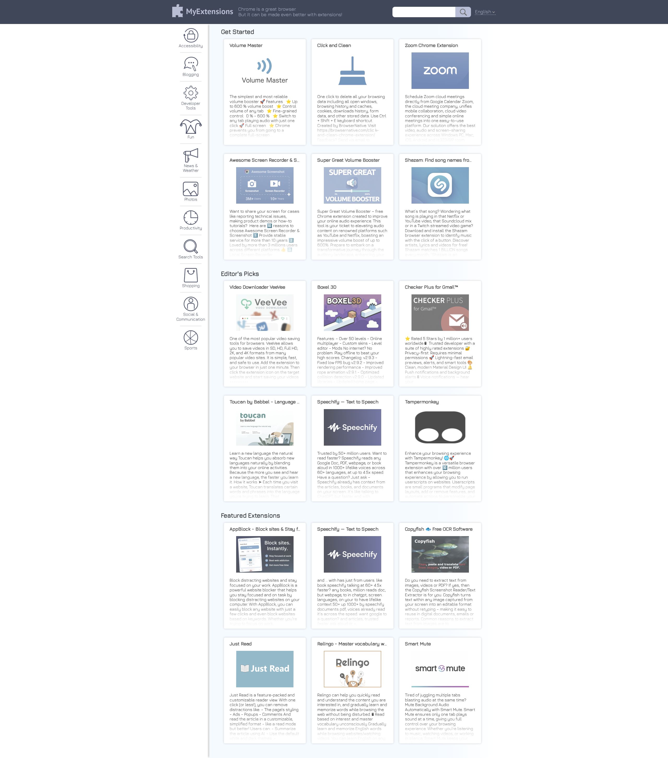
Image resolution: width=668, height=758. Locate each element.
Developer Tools (190, 105)
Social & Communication (190, 316)
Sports (190, 347)
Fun (191, 137)
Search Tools (190, 256)
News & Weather (191, 168)
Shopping (191, 285)
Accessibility (191, 45)
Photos (190, 199)
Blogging (191, 74)
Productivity (191, 228)
